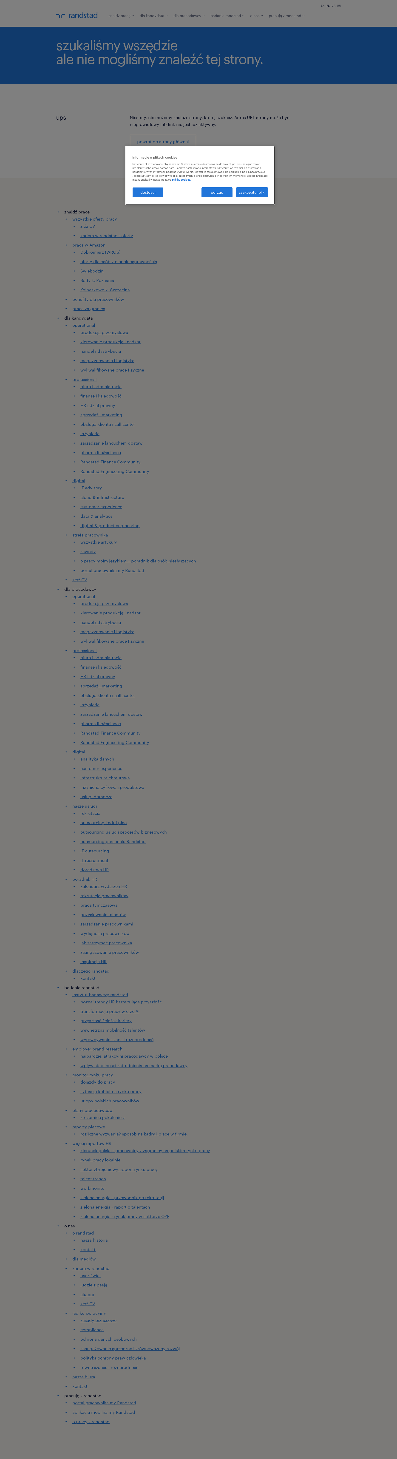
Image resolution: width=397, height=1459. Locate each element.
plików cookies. (181, 179)
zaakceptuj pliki (252, 192)
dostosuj (148, 192)
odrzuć (217, 192)
